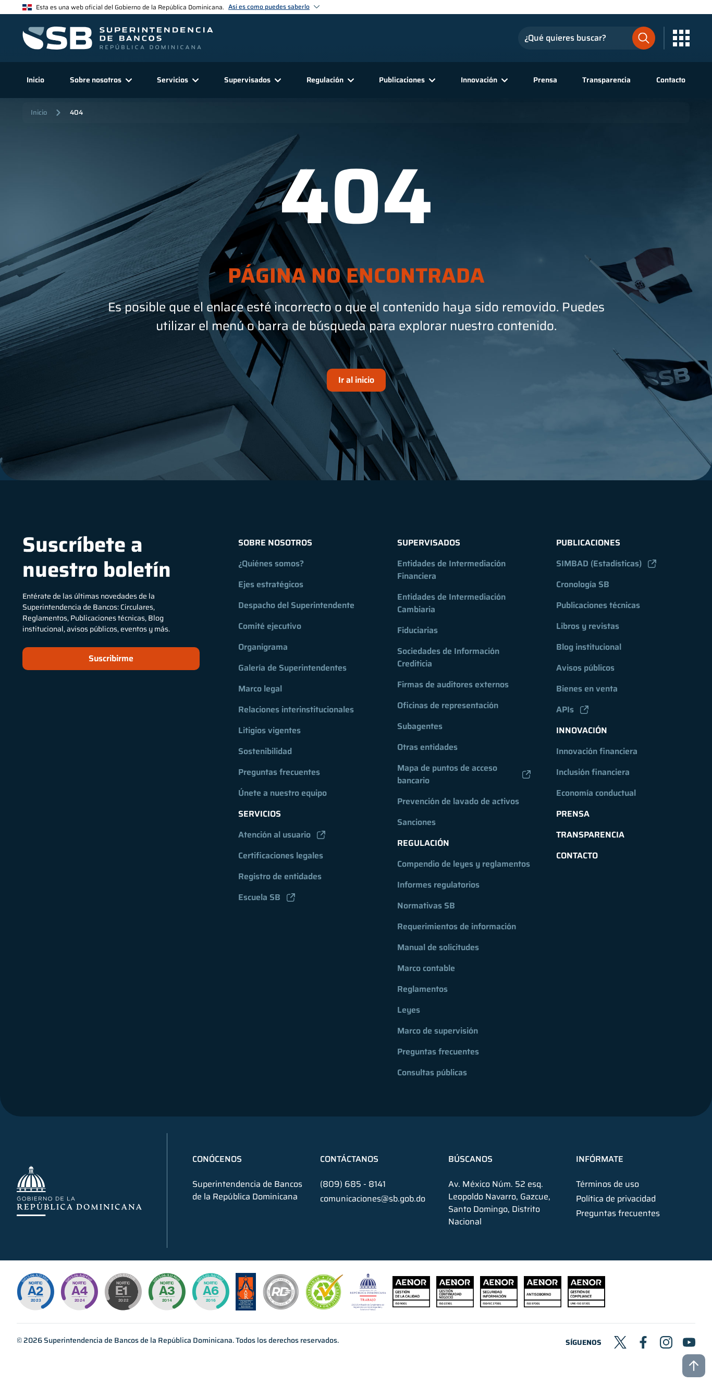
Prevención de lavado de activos (458, 801)
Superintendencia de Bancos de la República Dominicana (138, 1340)
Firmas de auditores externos (453, 684)
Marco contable (426, 968)
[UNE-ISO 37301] (586, 1304)
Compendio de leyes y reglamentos (463, 863)
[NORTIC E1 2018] (123, 1291)
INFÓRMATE (599, 1159)
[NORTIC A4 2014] (79, 1291)
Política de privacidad (616, 1199)
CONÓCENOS (217, 1159)
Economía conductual (596, 792)
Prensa (545, 80)
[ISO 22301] (455, 1304)
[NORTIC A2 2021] (35, 1291)
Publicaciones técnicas (598, 605)
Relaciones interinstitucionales (296, 709)
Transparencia (606, 80)
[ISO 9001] (411, 1304)
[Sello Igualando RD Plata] (281, 1307)
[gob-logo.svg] (79, 1190)
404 (76, 112)
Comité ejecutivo (269, 626)
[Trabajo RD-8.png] (368, 1307)
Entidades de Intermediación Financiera (452, 569)
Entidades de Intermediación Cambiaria (452, 603)
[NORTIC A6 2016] (210, 1291)
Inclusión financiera (593, 772)
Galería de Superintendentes (292, 667)
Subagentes (420, 726)
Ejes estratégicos (270, 584)
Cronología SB (582, 584)
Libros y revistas (587, 626)
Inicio (35, 80)
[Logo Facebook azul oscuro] (643, 1342)
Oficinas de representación (447, 705)
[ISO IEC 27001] (499, 1304)
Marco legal (260, 688)
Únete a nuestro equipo (282, 792)
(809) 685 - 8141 (353, 1184)
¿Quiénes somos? (271, 563)
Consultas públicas (432, 1072)
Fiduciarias (417, 630)
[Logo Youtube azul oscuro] (689, 1342)
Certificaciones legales (280, 855)
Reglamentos (422, 988)
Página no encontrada (356, 276)
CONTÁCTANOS (349, 1159)
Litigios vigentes (269, 730)
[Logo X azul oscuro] (620, 1342)
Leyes (408, 1009)
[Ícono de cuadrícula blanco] (681, 38)
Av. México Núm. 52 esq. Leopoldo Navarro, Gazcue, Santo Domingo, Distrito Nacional (499, 1203)
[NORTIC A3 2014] (167, 1291)
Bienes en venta (587, 688)
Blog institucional (588, 646)
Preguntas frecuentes (279, 772)
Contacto (670, 80)
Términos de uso (607, 1184)
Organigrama (263, 646)
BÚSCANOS (470, 1159)
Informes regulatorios (438, 884)
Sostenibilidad (265, 751)
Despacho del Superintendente (296, 605)
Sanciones (416, 822)
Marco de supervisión (437, 1030)
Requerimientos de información (456, 926)
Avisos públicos (585, 667)
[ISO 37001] (542, 1304)
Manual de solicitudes (438, 947)
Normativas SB (426, 905)
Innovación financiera (596, 751)
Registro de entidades (280, 876)
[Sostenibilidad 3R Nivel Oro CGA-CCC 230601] (324, 1306)
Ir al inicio (356, 379)
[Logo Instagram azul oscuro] (666, 1342)
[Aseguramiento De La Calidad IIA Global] (246, 1307)
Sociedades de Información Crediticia (449, 657)
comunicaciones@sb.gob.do (372, 1198)
